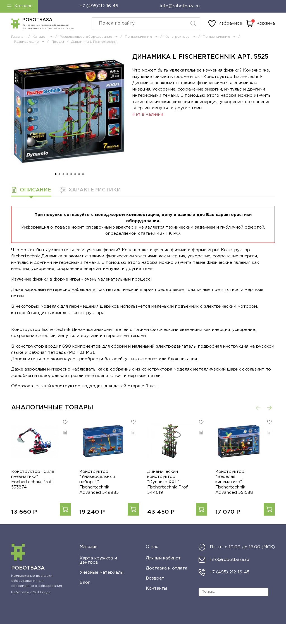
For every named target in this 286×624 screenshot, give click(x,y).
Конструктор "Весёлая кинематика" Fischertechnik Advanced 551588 (234, 481)
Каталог (23, 6)
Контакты (156, 588)
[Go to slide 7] (79, 174)
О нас (152, 547)
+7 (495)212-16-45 (99, 6)
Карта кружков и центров (98, 560)
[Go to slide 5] (71, 174)
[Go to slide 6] (75, 174)
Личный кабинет (163, 558)
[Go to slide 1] (55, 174)
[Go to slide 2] (59, 174)
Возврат (155, 578)
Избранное (230, 23)
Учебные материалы (101, 572)
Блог (85, 582)
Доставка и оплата (166, 568)
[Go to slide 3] (63, 174)
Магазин (88, 547)
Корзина (265, 23)
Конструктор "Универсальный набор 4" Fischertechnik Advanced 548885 (99, 481)
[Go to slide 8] (83, 174)
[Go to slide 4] (67, 174)
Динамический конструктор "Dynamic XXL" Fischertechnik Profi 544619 (168, 481)
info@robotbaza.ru (180, 6)
